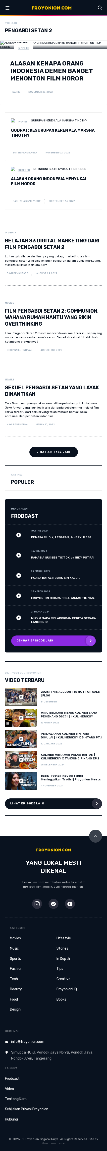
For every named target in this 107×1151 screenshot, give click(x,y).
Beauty (16, 989)
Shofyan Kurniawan (19, 350)
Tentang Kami (16, 1099)
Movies (23, 121)
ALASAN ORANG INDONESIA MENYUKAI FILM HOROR (48, 181)
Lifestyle (63, 938)
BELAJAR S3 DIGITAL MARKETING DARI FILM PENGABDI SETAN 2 (52, 244)
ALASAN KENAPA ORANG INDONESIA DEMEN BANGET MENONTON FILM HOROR (51, 71)
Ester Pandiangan (24, 152)
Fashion (16, 969)
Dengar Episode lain (35, 640)
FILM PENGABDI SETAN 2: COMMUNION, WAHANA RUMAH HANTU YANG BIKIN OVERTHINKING (52, 317)
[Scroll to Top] (95, 836)
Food (14, 999)
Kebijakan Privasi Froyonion (26, 1109)
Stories (62, 948)
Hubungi (11, 1119)
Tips (59, 969)
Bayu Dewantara (17, 273)
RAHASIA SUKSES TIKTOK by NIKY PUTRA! (62, 557)
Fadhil (15, 92)
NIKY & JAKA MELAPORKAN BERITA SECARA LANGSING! (63, 620)
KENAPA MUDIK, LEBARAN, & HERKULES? (61, 537)
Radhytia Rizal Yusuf (26, 201)
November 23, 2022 (40, 92)
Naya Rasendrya (17, 424)
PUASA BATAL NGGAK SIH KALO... (55, 577)
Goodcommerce (53, 1143)
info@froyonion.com (27, 1042)
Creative (63, 979)
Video (9, 1089)
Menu (7, 7)
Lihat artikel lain (53, 452)
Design (15, 1009)
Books (61, 999)
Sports (15, 959)
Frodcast (12, 1079)
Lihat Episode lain (27, 803)
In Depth (23, 48)
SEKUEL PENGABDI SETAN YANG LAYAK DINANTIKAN (52, 391)
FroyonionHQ (66, 989)
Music (14, 948)
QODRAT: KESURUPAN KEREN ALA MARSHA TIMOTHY (53, 133)
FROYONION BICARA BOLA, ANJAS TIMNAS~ (63, 598)
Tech (14, 979)
